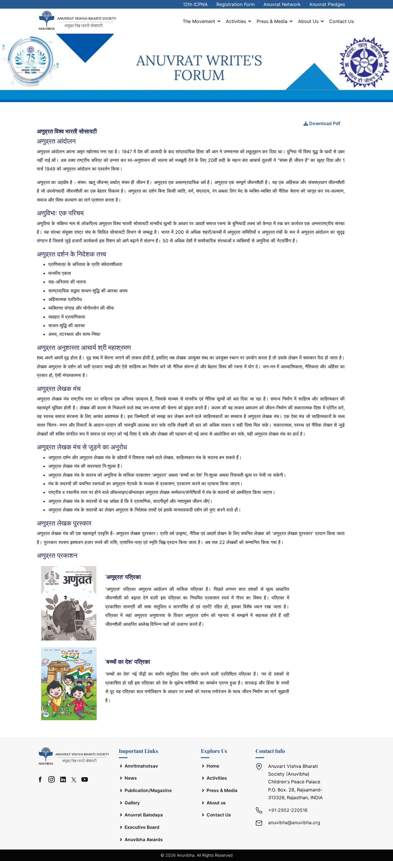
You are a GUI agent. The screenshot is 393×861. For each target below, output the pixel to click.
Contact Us (341, 21)
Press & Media (273, 21)
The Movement (200, 21)
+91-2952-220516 (288, 810)
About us (309, 21)
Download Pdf (324, 123)
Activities (236, 21)
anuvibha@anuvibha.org (294, 822)
